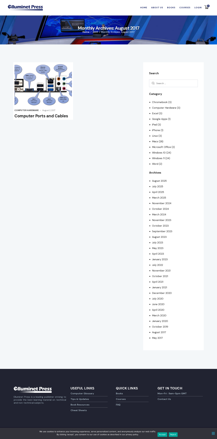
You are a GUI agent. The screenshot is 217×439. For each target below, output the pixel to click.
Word (155, 163)
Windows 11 (158, 158)
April (158, 192)
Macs (155, 141)
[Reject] (213, 433)
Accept (162, 434)
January (160, 259)
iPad (154, 124)
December (162, 293)
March (159, 197)
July (157, 186)
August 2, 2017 (48, 110)
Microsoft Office (161, 147)
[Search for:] (173, 83)
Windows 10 (159, 152)
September (162, 231)
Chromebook (160, 102)
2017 (95, 32)
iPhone (156, 130)
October (160, 208)
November (161, 203)
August (159, 180)
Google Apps (159, 119)
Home (86, 32)
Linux (155, 135)
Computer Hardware (26, 110)
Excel (155, 113)
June (158, 304)
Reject (173, 434)
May (157, 248)
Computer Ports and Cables (41, 116)
